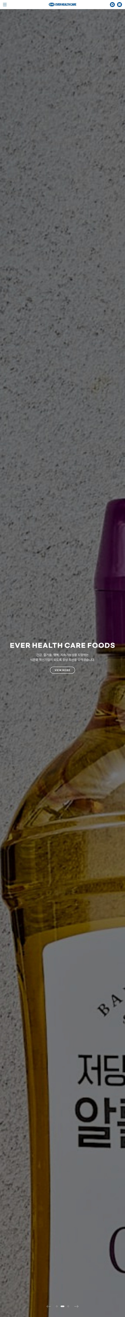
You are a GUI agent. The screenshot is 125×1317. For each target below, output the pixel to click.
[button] (50, 1306)
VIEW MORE (62, 670)
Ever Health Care (62, 4)
